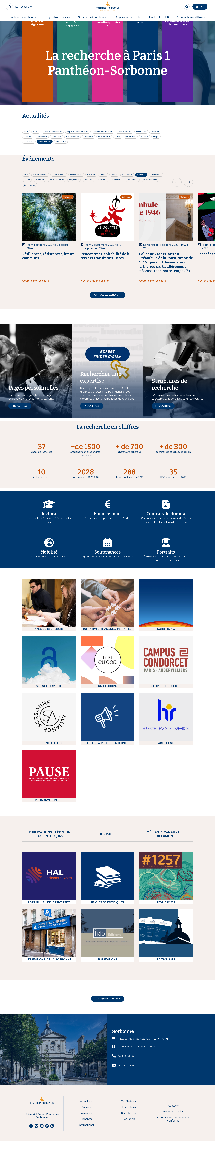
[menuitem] (23, 17)
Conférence (155, 175)
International (104, 136)
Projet (156, 136)
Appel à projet (58, 175)
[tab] (50, 834)
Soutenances (107, 552)
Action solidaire (40, 175)
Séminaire (103, 179)
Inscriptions (129, 1107)
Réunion (91, 175)
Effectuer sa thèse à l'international (48, 556)
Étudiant (28, 136)
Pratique (144, 136)
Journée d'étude (56, 179)
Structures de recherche (92, 17)
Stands (103, 175)
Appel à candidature (52, 131)
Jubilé (118, 136)
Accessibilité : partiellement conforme (173, 1119)
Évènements (86, 1107)
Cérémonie (127, 175)
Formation (56, 136)
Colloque (141, 175)
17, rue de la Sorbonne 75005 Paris (135, 1039)
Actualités (86, 1101)
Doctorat (49, 513)
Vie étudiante (129, 1101)
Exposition (39, 179)
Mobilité (48, 552)
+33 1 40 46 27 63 (126, 1056)
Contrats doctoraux (166, 513)
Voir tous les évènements (107, 295)
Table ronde (132, 179)
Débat (27, 179)
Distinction (141, 131)
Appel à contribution (103, 131)
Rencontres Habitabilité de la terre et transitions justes (105, 256)
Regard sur (61, 142)
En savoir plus (20, 406)
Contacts (173, 1105)
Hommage (88, 136)
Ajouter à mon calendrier (36, 280)
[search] (187, 7)
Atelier (114, 175)
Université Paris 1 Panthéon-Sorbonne (42, 1116)
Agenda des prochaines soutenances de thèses (107, 556)
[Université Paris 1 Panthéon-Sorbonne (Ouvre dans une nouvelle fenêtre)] (107, 6)
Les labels (129, 1119)
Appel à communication (78, 131)
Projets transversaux (57, 17)
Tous (26, 131)
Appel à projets (124, 131)
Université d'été (150, 179)
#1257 (35, 131)
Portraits (166, 552)
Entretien (155, 131)
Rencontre (88, 179)
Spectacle (117, 179)
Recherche (29, 142)
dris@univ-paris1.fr (127, 1065)
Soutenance (29, 185)
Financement (107, 513)
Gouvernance (72, 136)
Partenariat (130, 136)
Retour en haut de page (108, 998)
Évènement (42, 136)
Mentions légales (173, 1111)
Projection (74, 179)
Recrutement (45, 142)
